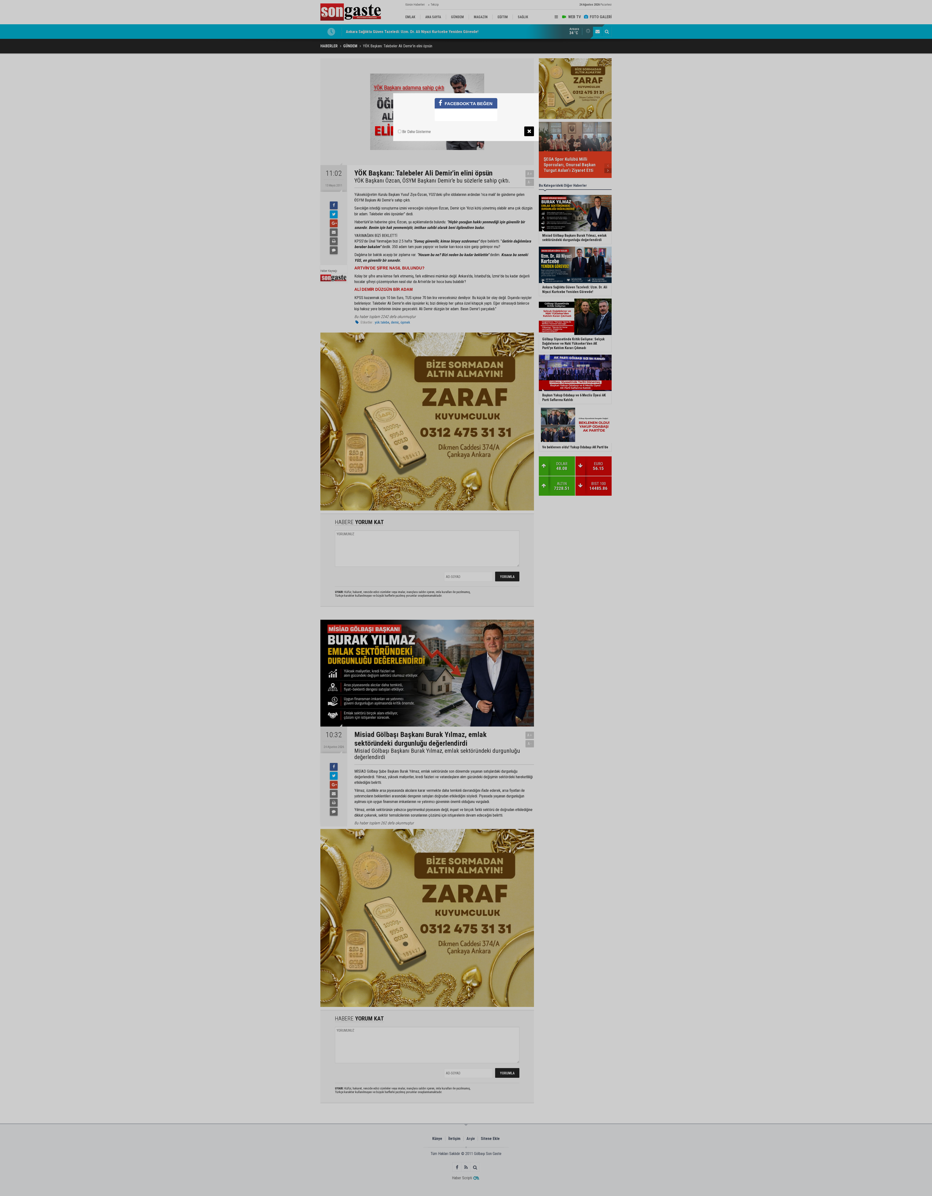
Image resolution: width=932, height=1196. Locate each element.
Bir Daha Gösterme (416, 131)
